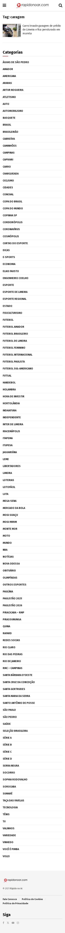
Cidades (8, 187)
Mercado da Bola (14, 508)
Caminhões (10, 145)
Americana (9, 76)
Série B (7, 744)
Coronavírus (11, 229)
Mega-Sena (9, 501)
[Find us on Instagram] (18, 923)
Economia (9, 264)
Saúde (7, 724)
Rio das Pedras (13, 654)
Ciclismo (8, 180)
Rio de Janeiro (12, 661)
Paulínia (8, 591)
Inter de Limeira (13, 424)
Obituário (9, 570)
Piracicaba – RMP (13, 612)
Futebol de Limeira (15, 340)
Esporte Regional (14, 298)
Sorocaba (9, 786)
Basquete (9, 117)
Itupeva (7, 445)
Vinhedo (8, 842)
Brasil (7, 124)
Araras (7, 83)
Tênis (6, 814)
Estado (7, 306)
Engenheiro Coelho (15, 278)
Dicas (6, 250)
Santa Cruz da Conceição (19, 682)
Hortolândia (11, 403)
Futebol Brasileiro (15, 333)
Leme (6, 459)
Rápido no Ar (16, 888)
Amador (8, 69)
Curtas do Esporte (15, 243)
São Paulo (9, 709)
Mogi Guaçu (10, 515)
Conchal (8, 194)
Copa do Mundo (13, 208)
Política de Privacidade (15, 903)
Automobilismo (13, 110)
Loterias (8, 480)
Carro (7, 166)
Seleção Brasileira (15, 730)
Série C (7, 751)
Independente (12, 417)
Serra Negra (11, 765)
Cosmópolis (11, 236)
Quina (6, 626)
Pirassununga (12, 619)
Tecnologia (10, 807)
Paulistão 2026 (12, 605)
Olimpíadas (10, 577)
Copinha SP (10, 215)
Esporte (8, 285)
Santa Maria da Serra (16, 696)
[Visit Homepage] (32, 5)
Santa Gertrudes (14, 689)
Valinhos (8, 828)
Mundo (7, 542)
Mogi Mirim (10, 521)
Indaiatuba (9, 410)
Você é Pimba (11, 849)
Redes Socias (11, 640)
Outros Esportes (14, 584)
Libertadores (12, 466)
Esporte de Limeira (15, 292)
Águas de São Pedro (16, 62)
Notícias (8, 556)
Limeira (7, 473)
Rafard (7, 633)
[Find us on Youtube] (13, 923)
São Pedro (10, 717)
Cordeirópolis (13, 222)
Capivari (8, 159)
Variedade (9, 835)
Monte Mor (10, 528)
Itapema (8, 438)
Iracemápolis (11, 431)
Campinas (9, 152)
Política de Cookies (32, 899)
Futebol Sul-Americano (18, 368)
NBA (5, 549)
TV (4, 821)
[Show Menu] (4, 5)
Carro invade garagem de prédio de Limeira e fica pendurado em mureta (42, 29)
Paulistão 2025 (12, 598)
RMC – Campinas (12, 668)
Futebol (8, 319)
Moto (6, 535)
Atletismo (9, 97)
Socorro (9, 772)
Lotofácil (9, 487)
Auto (6, 104)
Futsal (7, 375)
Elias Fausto (11, 271)
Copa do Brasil (12, 201)
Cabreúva (9, 138)
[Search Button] (60, 5)
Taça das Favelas (13, 800)
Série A (7, 737)
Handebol (9, 382)
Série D (7, 758)
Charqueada (11, 173)
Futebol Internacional (17, 354)
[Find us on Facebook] (3, 923)
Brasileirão (10, 131)
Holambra (9, 389)
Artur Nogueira (13, 90)
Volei (6, 856)
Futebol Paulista (14, 361)
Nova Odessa (11, 563)
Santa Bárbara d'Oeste (17, 675)
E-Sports (9, 257)
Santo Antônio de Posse (19, 703)
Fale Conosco (10, 899)
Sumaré (7, 793)
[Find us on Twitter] (8, 923)
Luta (5, 494)
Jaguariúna (10, 452)
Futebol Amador (13, 326)
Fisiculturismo (12, 313)
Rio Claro (9, 647)
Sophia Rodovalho (15, 779)
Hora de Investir (13, 396)
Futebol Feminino (14, 347)
